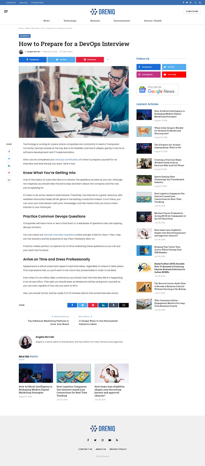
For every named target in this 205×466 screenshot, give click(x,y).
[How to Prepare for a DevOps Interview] (74, 102)
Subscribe (192, 11)
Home (21, 28)
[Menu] (6, 11)
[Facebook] (9, 151)
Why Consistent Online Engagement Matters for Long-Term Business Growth (169, 303)
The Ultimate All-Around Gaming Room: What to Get (167, 146)
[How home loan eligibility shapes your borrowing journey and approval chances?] (112, 373)
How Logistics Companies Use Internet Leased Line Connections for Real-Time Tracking (72, 391)
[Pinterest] (9, 173)
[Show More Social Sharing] (108, 59)
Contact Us (11, 2)
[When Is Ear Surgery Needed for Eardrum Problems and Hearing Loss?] (144, 131)
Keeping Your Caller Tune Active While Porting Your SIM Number (168, 250)
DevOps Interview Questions (59, 234)
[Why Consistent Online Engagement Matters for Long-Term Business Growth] (144, 304)
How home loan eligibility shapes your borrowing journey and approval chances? (110, 391)
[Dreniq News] (102, 11)
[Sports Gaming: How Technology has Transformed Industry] (144, 180)
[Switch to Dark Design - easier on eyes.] (195, 2)
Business (95, 20)
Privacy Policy (37, 2)
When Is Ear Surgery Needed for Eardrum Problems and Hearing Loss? (168, 131)
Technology (70, 20)
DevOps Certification (66, 159)
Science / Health (153, 20)
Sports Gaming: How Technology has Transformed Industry (169, 179)
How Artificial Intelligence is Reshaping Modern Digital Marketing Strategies (35, 389)
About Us (24, 2)
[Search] (199, 2)
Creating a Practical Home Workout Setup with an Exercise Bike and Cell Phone (169, 162)
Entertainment (122, 20)
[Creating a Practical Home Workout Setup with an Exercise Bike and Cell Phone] (144, 163)
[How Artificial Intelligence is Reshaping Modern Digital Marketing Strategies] (36, 373)
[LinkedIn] (9, 165)
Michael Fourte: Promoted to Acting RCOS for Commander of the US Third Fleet (170, 216)
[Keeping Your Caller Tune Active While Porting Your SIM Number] (144, 250)
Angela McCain (33, 51)
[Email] (9, 180)
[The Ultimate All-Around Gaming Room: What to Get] (144, 148)
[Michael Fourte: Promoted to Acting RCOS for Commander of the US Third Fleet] (144, 217)
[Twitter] (9, 158)
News (47, 20)
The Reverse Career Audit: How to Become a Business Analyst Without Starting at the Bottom (170, 286)
